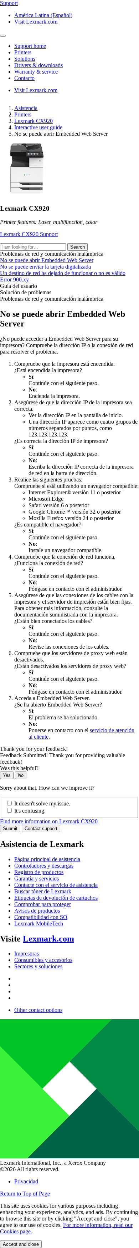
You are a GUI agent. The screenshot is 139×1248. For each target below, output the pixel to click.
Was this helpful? (19, 768)
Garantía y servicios (36, 878)
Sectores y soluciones (38, 966)
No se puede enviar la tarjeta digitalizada (45, 267)
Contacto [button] (24, 78)
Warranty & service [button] (36, 72)
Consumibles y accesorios (43, 960)
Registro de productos (38, 872)
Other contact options (38, 1010)
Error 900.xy (14, 279)
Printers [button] (22, 52)
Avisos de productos (37, 911)
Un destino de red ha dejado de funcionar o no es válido (62, 273)
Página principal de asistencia (47, 859)
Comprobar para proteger (42, 904)
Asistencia (25, 108)
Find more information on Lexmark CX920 (49, 821)
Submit (10, 828)
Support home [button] (30, 46)
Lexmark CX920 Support (29, 234)
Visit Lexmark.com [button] (35, 22)
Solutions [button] (24, 59)
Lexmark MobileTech (38, 923)
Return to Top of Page (25, 1193)
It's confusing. (30, 811)
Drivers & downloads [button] (38, 65)
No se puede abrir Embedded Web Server (46, 260)
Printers (22, 114)
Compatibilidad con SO (40, 917)
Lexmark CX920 (33, 121)
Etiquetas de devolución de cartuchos (56, 898)
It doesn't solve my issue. (42, 803)
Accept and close (21, 1244)
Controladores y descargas (43, 866)
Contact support (41, 828)
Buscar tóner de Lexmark (42, 891)
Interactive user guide (38, 127)
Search (77, 247)
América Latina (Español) (43, 15)
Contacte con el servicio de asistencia (56, 885)
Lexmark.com (48, 938)
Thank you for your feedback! (34, 749)
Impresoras (26, 953)
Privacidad (26, 1181)
